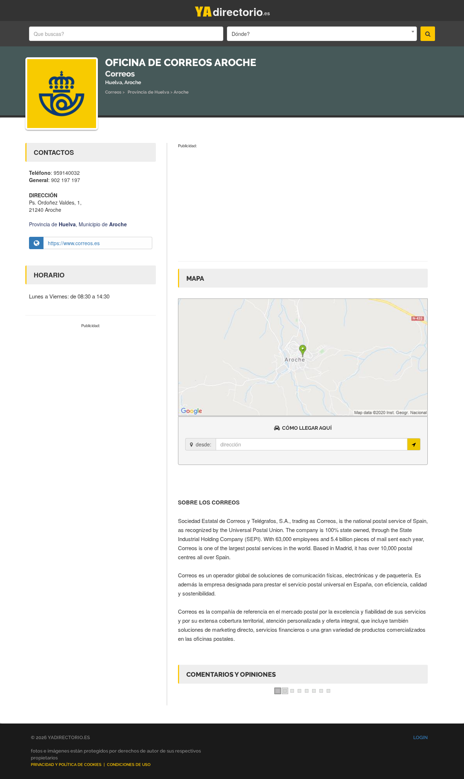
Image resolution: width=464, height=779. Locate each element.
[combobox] (322, 33)
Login (420, 737)
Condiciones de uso (128, 764)
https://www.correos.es (74, 243)
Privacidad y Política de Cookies (66, 764)
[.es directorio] (203, 10)
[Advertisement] (90, 383)
